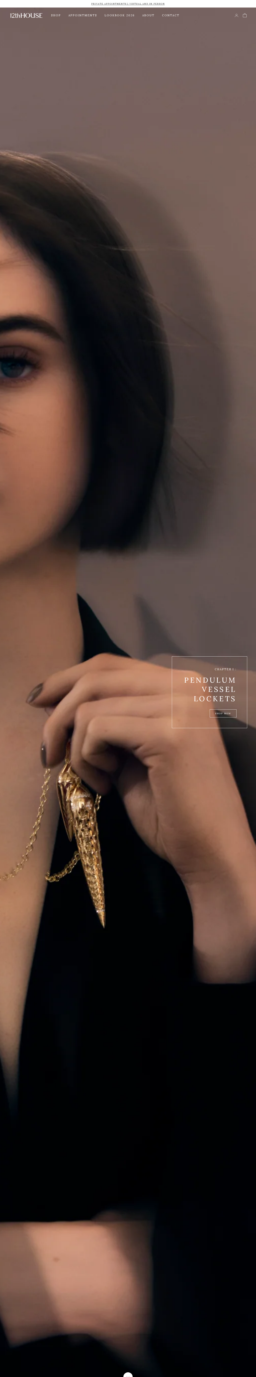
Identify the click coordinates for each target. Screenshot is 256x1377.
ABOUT (148, 15)
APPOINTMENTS (82, 15)
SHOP (56, 15)
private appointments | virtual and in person (128, 3)
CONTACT (171, 15)
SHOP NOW (223, 713)
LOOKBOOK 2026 (120, 15)
